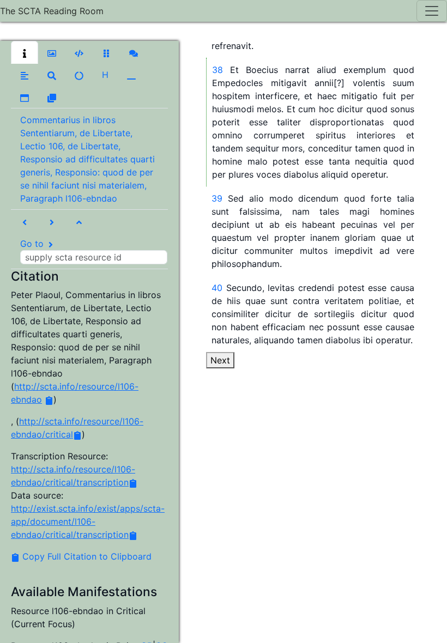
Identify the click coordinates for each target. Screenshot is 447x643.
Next (220, 360)
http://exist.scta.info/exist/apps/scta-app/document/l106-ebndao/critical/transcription (88, 521)
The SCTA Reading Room (52, 10)
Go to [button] (33, 243)
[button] (24, 52)
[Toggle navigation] (431, 11)
